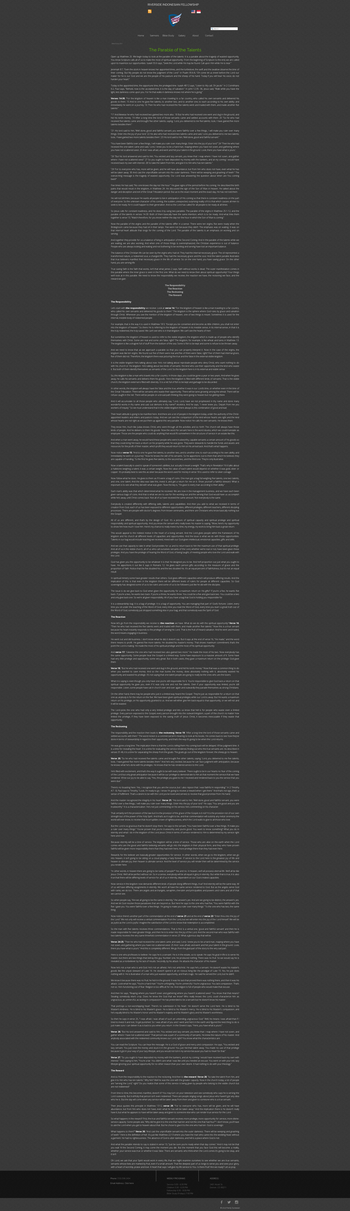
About (195, 35)
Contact (209, 35)
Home (141, 35)
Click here (129, 1183)
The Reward (175, 295)
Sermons (154, 35)
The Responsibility (175, 285)
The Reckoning (175, 291)
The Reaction (175, 288)
